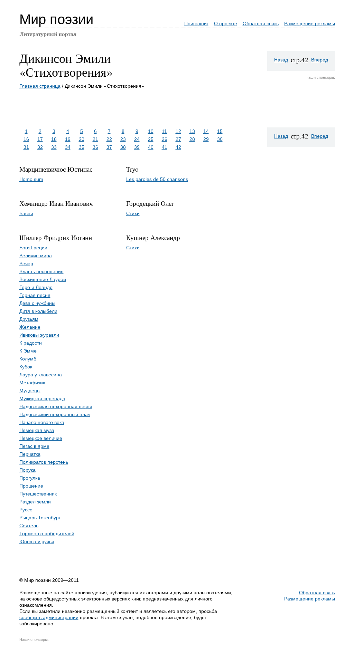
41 (164, 147)
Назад (281, 59)
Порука (27, 470)
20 (81, 139)
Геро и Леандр (36, 287)
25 (150, 139)
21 (95, 139)
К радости (30, 343)
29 (206, 139)
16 (26, 139)
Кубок (25, 366)
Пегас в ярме (34, 446)
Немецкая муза (36, 430)
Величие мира (35, 255)
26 (164, 139)
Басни (26, 213)
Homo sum (31, 179)
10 (150, 131)
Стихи (133, 213)
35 (81, 147)
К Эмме (28, 351)
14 (206, 131)
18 (54, 139)
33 (54, 147)
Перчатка (29, 454)
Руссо (25, 509)
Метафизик (32, 382)
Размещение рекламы (309, 23)
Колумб (27, 359)
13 (192, 131)
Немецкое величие (40, 438)
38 (123, 147)
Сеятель (28, 525)
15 (220, 131)
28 (192, 139)
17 (40, 139)
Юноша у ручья (36, 541)
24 (137, 139)
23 (123, 139)
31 (26, 147)
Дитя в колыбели (38, 311)
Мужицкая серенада (42, 398)
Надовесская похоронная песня (55, 406)
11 (164, 131)
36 (95, 147)
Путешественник (38, 494)
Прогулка (29, 478)
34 (68, 147)
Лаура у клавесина (40, 374)
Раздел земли (35, 501)
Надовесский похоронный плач (54, 414)
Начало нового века (41, 422)
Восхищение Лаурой (42, 279)
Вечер (26, 263)
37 (109, 147)
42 (178, 147)
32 (40, 147)
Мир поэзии (56, 19)
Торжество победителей (46, 533)
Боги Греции (33, 247)
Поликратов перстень (43, 462)
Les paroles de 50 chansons (157, 179)
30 (220, 139)
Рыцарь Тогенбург (39, 517)
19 (68, 139)
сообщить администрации (48, 617)
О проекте (225, 23)
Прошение (31, 486)
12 (178, 131)
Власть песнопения (41, 271)
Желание (29, 327)
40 (150, 147)
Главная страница (39, 86)
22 (109, 139)
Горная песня (34, 295)
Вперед (319, 59)
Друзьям (28, 319)
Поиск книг (196, 23)
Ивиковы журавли (39, 335)
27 (178, 139)
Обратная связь (261, 23)
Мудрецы (29, 390)
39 (137, 147)
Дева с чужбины (37, 303)
